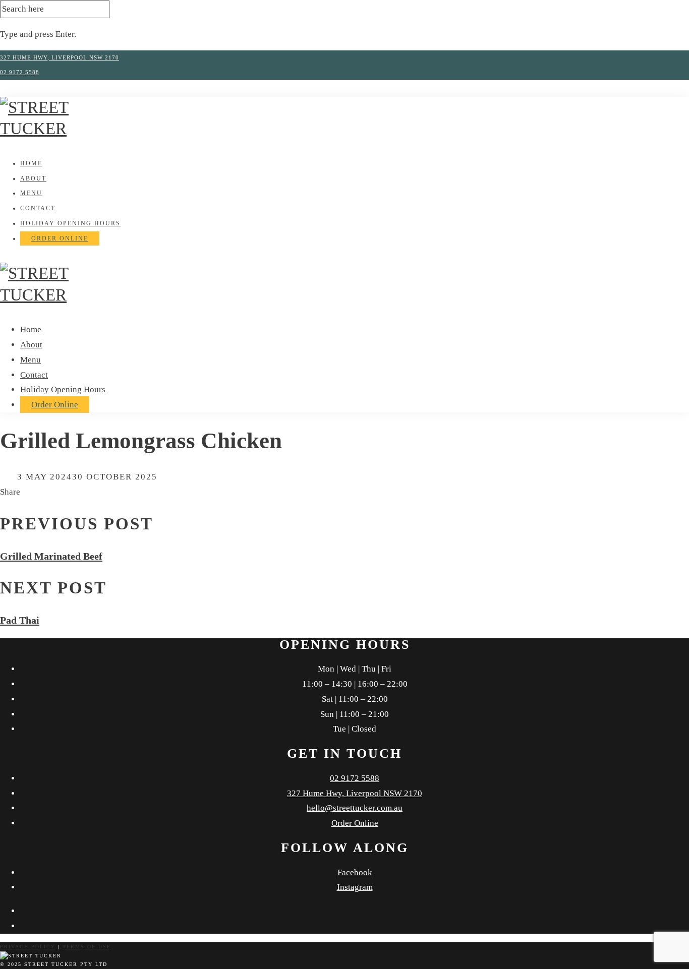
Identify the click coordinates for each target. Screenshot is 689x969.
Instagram (355, 887)
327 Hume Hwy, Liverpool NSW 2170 (59, 57)
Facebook (354, 872)
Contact (37, 208)
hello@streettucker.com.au (355, 808)
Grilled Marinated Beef (51, 556)
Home (31, 163)
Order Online (59, 238)
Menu (31, 193)
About (33, 178)
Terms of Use (87, 946)
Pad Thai (19, 620)
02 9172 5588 (19, 72)
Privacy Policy (27, 946)
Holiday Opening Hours (70, 223)
